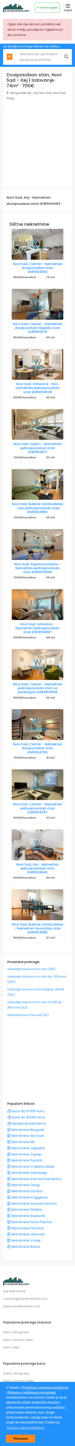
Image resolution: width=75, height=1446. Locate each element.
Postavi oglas (48, 7)
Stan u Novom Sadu (18, 1340)
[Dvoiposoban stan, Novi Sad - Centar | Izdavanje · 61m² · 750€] (37, 724)
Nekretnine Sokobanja (28, 1172)
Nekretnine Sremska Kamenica (36, 1179)
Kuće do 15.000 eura (27, 1111)
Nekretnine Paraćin (26, 1160)
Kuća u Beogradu (16, 1373)
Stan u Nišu (11, 1347)
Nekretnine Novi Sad (27, 1135)
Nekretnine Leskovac (27, 1234)
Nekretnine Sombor (26, 1191)
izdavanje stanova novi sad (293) (31, 969)
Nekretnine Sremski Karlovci (33, 1203)
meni (68, 10)
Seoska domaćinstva (28, 1123)
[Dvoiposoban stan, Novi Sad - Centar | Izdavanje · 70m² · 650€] (37, 244)
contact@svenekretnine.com (25, 1299)
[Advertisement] (37, 147)
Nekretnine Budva (25, 1246)
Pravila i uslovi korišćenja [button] (25, 1428)
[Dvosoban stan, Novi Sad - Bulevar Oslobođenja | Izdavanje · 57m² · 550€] (37, 904)
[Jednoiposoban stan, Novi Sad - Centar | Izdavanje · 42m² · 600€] (37, 784)
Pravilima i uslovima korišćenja (45, 1387)
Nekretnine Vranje (25, 1240)
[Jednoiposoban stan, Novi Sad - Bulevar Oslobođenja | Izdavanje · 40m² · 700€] (37, 484)
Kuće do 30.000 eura (28, 1117)
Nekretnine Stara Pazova (31, 1222)
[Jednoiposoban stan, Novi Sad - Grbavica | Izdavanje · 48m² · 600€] (37, 604)
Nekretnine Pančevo (27, 1228)
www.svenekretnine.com (21, 1306)
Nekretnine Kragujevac (29, 1197)
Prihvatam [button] (21, 1438)
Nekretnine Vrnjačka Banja (32, 1166)
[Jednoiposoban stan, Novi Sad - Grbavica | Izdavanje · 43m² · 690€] (37, 364)
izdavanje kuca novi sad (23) (28, 1015)
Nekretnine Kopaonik (27, 1215)
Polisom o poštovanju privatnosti (32, 1392)
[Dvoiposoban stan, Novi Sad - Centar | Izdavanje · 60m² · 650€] (37, 304)
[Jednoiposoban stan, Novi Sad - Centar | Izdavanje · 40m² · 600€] (37, 664)
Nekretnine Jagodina (27, 1148)
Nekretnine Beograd (27, 1129)
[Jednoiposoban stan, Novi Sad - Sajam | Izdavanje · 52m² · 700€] (37, 424)
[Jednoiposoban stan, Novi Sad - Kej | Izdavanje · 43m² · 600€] (37, 844)
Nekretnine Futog (24, 1185)
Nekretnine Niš (22, 1142)
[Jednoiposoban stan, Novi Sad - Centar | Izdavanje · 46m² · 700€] (37, 544)
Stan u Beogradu (16, 1332)
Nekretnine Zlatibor (26, 1209)
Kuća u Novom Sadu (18, 1381)
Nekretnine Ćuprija (25, 1154)
